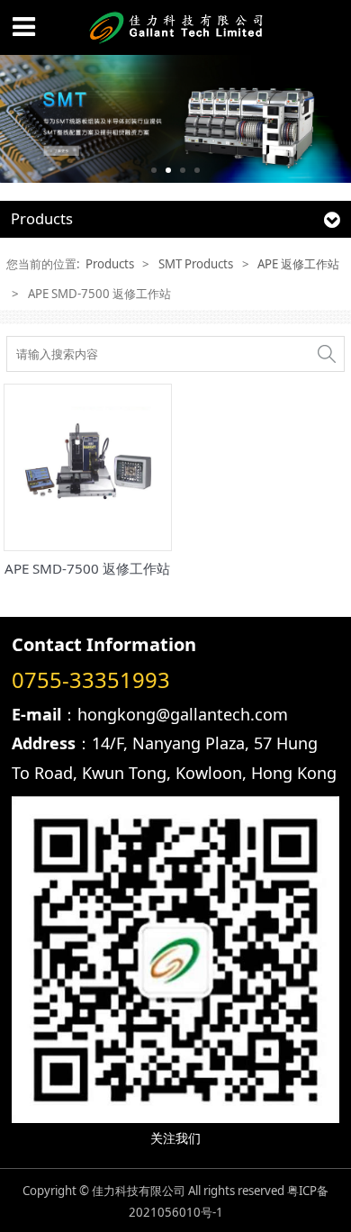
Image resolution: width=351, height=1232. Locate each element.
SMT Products (195, 264)
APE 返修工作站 (298, 264)
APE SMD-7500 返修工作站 (87, 568)
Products (110, 264)
